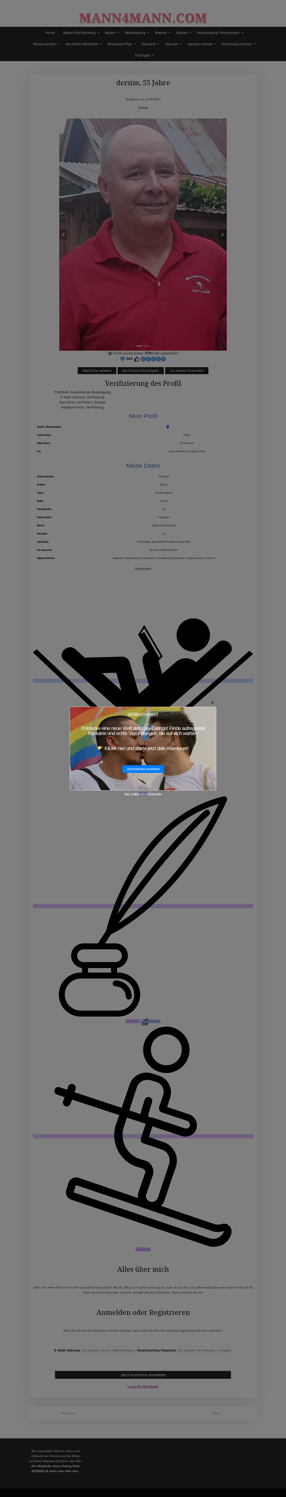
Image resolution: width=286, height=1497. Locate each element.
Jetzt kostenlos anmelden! (143, 769)
